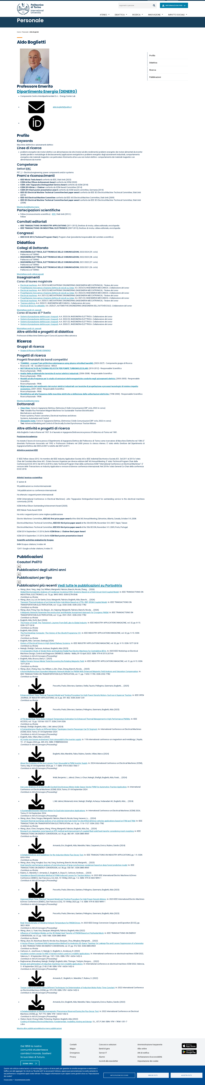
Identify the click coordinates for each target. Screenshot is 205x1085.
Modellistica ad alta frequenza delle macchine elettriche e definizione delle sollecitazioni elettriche (64, 394)
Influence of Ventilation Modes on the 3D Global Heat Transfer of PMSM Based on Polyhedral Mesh (62, 933)
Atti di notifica (143, 1053)
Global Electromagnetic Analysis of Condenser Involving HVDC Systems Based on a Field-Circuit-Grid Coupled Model (69, 592)
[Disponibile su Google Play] (189, 1052)
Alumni (102, 1057)
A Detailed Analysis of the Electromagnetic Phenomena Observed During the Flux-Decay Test (59, 1011)
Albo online (142, 1048)
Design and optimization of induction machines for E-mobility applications (51, 964)
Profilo (152, 55)
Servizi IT (103, 1053)
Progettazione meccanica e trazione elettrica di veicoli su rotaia (47, 288)
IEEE (54, 214)
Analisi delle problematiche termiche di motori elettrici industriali (49, 373)
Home (19, 32)
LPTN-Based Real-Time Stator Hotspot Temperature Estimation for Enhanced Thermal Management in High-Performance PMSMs (75, 719)
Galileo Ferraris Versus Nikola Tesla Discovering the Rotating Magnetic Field (52, 661)
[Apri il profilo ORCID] (36, 123)
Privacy (73, 1057)
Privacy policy (8, 1080)
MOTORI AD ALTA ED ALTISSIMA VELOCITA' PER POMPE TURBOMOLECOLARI (54, 368)
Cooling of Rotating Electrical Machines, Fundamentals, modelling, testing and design (56, 1021)
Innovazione (154, 14)
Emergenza (75, 1053)
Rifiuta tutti (152, 1075)
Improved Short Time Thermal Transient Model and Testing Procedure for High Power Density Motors (63, 899)
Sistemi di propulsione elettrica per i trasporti (39, 316)
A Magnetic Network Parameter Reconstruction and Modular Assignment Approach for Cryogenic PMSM (64, 612)
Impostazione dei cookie (119, 1075)
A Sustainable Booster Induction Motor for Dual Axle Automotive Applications (52, 810)
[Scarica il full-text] (36, 686)
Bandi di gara (104, 1048)
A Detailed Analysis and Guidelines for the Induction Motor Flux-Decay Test (51, 855)
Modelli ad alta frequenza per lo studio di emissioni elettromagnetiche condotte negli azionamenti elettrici (67, 378)
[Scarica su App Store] (189, 1045)
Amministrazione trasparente (150, 1044)
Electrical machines (28, 285)
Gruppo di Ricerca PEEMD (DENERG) (35, 350)
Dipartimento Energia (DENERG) (47, 91)
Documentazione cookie (22, 1080)
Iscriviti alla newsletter (108, 1061)
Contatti (73, 1044)
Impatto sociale (176, 14)
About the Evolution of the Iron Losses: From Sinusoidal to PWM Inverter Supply (53, 763)
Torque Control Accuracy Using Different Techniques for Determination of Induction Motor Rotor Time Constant (67, 987)
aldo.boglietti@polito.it (62, 107)
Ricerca (136, 14)
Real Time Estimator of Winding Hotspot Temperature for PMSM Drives (50, 923)
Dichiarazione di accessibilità (150, 1057)
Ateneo (103, 14)
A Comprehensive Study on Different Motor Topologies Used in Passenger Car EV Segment (58, 729)
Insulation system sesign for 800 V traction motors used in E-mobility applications (55, 953)
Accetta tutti (186, 1075)
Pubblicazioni (155, 77)
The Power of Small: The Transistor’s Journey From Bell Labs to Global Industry (53, 623)
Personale (25, 32)
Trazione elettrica (27, 303)
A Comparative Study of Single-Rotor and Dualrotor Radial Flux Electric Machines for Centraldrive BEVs (63, 651)
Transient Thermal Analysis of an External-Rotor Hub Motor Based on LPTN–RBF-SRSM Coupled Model (63, 602)
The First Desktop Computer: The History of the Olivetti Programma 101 (50, 633)
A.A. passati (29, 310)
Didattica (120, 14)
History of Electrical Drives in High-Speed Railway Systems (45, 643)
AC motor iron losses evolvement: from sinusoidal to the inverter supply (50, 739)
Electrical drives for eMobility (32, 306)
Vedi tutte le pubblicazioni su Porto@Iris (90, 585)
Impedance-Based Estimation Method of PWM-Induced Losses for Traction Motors (55, 875)
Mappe (73, 1048)
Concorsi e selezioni (107, 1044)
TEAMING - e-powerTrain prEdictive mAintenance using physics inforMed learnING (56, 363)
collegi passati (30, 274)
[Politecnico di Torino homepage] (30, 9)
